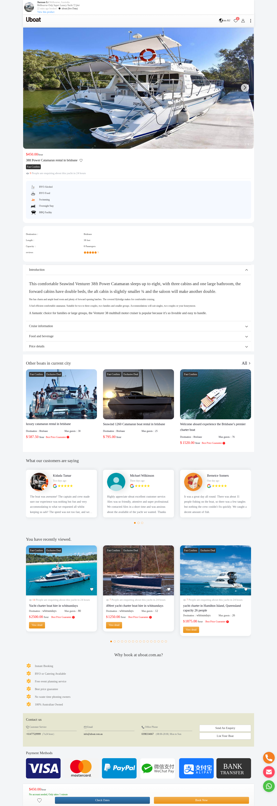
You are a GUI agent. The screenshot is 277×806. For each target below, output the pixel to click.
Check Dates (102, 800)
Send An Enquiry (225, 728)
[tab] (138, 270)
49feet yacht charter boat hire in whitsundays (134, 605)
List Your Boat (225, 735)
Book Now (201, 800)
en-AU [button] (226, 20)
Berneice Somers (218, 475)
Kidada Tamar (62, 475)
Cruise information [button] (41, 326)
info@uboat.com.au (93, 734)
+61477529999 (33, 734)
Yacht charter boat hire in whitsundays (53, 605)
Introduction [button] (37, 269)
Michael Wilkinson (142, 475)
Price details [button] (36, 346)
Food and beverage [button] (41, 336)
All (245, 363)
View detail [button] (37, 625)
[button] (245, 88)
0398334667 (148, 734)
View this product (45, 12)
